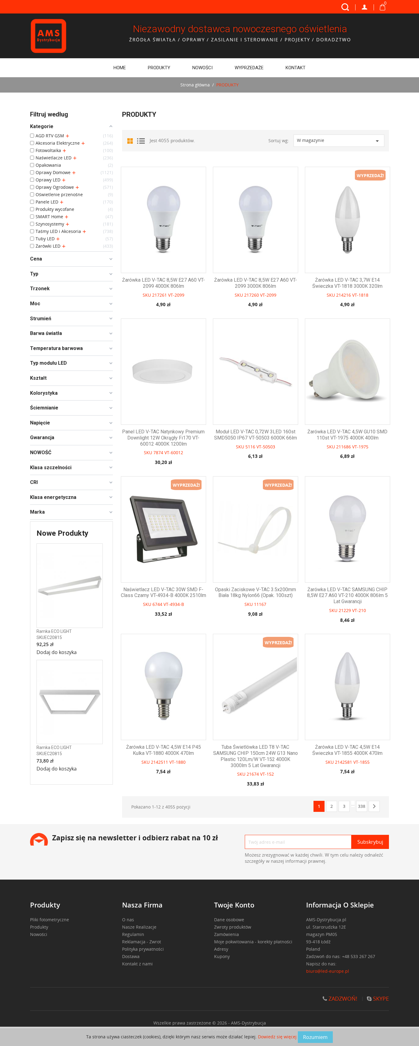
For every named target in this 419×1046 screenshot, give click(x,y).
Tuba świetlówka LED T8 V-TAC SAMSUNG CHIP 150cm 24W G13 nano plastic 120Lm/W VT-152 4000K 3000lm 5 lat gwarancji (255, 756)
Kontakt (296, 67)
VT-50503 (265, 447)
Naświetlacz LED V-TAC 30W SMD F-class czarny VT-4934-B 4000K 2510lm (163, 593)
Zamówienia (226, 934)
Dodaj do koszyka (57, 652)
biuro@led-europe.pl (327, 971)
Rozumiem (315, 1037)
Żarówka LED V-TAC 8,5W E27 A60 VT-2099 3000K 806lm (255, 283)
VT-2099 (176, 295)
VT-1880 (177, 762)
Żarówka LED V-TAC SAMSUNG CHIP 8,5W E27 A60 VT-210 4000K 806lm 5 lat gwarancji (347, 596)
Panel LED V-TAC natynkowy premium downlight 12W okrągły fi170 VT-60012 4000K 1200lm (163, 438)
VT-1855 (361, 762)
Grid (131, 140)
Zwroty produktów (232, 927)
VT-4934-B (173, 604)
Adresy (221, 949)
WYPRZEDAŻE (249, 67)
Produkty (39, 927)
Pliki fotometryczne (49, 919)
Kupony (222, 956)
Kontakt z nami (137, 964)
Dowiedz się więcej (278, 1037)
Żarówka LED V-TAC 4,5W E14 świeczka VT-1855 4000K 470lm (347, 750)
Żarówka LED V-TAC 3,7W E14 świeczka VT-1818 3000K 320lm (347, 283)
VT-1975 (360, 447)
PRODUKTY (159, 67)
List (140, 140)
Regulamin (133, 934)
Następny (374, 806)
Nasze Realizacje (139, 927)
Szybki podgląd (169, 227)
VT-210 (359, 610)
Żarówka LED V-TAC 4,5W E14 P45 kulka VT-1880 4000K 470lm (163, 750)
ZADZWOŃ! (342, 998)
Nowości (202, 67)
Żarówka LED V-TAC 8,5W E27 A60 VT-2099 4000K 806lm (163, 283)
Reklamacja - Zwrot (141, 942)
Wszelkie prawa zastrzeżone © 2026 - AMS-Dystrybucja (209, 1023)
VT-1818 (360, 295)
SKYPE (380, 998)
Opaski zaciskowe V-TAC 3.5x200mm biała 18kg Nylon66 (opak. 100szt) (255, 593)
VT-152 (267, 774)
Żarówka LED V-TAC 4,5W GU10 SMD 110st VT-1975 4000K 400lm (347, 435)
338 (361, 806)
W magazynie (339, 141)
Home (119, 67)
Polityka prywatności (143, 949)
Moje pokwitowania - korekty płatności (253, 942)
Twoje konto (234, 904)
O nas (128, 919)
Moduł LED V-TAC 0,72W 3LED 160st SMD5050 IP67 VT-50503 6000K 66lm (255, 435)
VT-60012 (173, 452)
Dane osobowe (229, 919)
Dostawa (131, 956)
